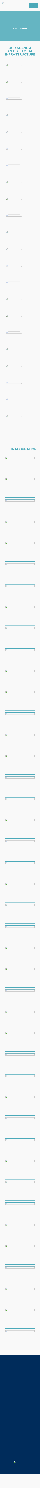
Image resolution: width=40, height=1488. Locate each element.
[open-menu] (33, 5)
